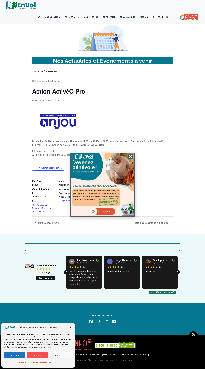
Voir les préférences (60, 355)
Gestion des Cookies (26, 363)
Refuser (37, 355)
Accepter (14, 355)
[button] (70, 327)
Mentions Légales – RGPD (46, 363)
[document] (102, 184)
